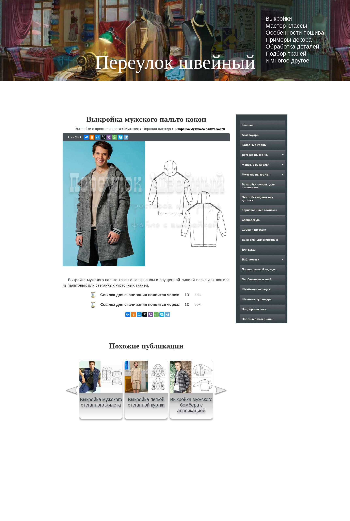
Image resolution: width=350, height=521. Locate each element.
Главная (247, 125)
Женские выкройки (255, 164)
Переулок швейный (175, 62)
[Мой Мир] (97, 137)
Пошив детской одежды (259, 269)
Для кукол (249, 249)
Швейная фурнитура (256, 299)
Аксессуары (250, 135)
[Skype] (120, 137)
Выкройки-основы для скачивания (258, 186)
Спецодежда (251, 219)
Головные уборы (254, 144)
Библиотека (250, 259)
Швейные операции (256, 289)
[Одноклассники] (92, 137)
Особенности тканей (256, 279)
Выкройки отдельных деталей (257, 199)
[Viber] (109, 137)
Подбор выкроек (254, 309)
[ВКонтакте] (86, 137)
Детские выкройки (255, 154)
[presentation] (71, 391)
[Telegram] (126, 137)
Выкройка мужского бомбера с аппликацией (191, 405)
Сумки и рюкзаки (254, 229)
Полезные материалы (257, 319)
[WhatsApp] (114, 137)
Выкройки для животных (260, 239)
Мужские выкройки (256, 174)
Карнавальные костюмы (259, 210)
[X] (103, 137)
